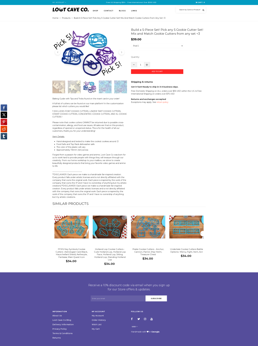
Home (55, 18)
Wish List (97, 324)
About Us (57, 315)
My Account (98, 315)
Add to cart (157, 71)
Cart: (201, 2)
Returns (56, 338)
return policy (162, 102)
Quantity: (135, 57)
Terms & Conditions (62, 333)
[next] (203, 233)
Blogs (122, 11)
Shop (95, 11)
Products (66, 18)
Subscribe (156, 298)
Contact (108, 11)
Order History (99, 320)
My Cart (96, 329)
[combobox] (191, 10)
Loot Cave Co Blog (61, 320)
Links (134, 11)
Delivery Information (63, 324)
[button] (57, 52)
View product (71, 230)
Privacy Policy (59, 329)
